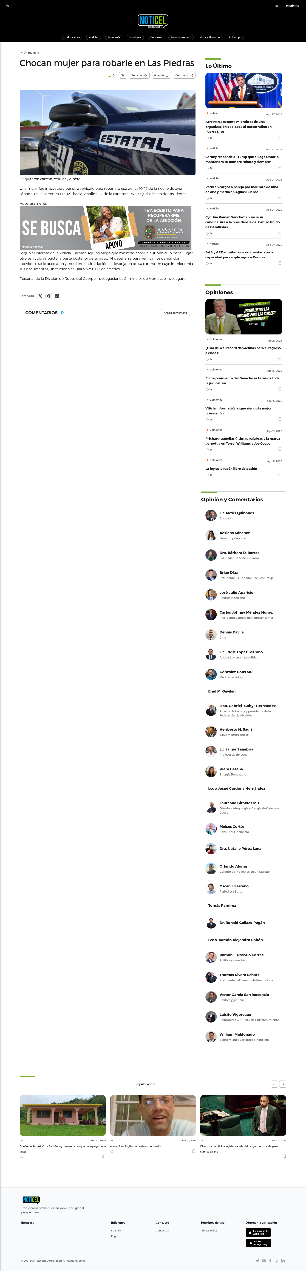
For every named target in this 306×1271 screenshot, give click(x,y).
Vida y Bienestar (210, 37)
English (115, 1236)
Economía (113, 37)
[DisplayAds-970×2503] (108, 228)
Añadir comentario (175, 312)
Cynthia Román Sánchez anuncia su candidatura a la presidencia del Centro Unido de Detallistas (242, 222)
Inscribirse (292, 5)
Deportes (156, 37)
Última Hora (72, 37)
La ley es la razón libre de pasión (231, 468)
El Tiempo (235, 37)
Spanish (116, 1230)
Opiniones (135, 37)
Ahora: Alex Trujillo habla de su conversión (46, 1146)
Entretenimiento (181, 37)
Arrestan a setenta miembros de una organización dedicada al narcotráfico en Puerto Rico (238, 126)
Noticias (94, 37)
